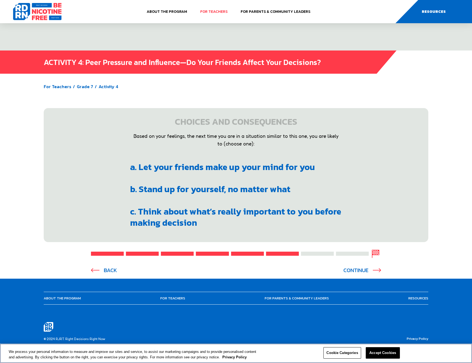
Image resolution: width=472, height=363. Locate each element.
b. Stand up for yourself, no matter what (210, 189)
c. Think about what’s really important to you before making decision (235, 217)
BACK (110, 270)
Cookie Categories (342, 353)
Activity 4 (108, 86)
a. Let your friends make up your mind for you (222, 167)
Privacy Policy (417, 338)
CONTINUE (355, 270)
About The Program (167, 11)
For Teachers (214, 11)
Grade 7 (85, 86)
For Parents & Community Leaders (275, 11)
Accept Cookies (382, 353)
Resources (418, 298)
